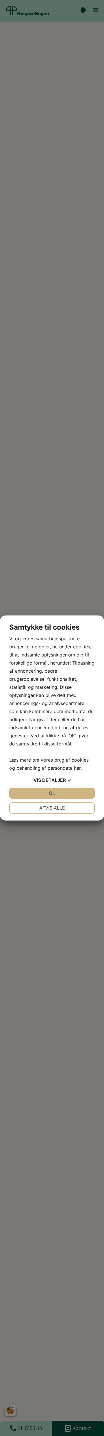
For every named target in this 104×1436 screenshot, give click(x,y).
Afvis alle (52, 808)
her (77, 768)
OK (52, 793)
